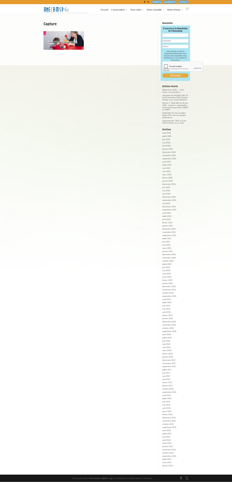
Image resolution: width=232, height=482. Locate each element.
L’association (118, 10)
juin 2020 (166, 267)
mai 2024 (166, 191)
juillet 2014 (166, 459)
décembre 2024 (169, 184)
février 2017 (167, 382)
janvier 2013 (167, 466)
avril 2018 (166, 347)
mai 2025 (166, 168)
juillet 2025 (166, 165)
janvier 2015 (167, 446)
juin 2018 (166, 341)
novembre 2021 (169, 232)
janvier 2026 (167, 149)
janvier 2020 (167, 283)
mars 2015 (166, 443)
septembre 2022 (169, 210)
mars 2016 (166, 411)
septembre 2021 (169, 235)
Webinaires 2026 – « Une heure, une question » (173, 91)
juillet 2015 (166, 434)
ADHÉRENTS (170, 2)
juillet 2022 (166, 216)
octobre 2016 (168, 389)
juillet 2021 (166, 238)
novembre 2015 (169, 421)
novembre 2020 (169, 258)
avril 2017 (166, 379)
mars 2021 (166, 248)
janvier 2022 (167, 226)
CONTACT (183, 2)
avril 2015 (166, 440)
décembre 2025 (169, 152)
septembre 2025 (169, 159)
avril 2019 (166, 312)
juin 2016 (166, 402)
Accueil (104, 10)
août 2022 (166, 213)
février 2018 (167, 354)
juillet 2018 (166, 338)
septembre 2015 (169, 427)
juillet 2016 (166, 398)
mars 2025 (166, 175)
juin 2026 (166, 139)
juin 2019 (166, 306)
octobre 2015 (168, 424)
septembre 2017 (169, 366)
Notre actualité (154, 10)
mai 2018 (166, 344)
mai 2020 (166, 270)
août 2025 (166, 162)
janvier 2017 (167, 386)
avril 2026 (166, 146)
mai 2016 (166, 405)
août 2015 (166, 430)
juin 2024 (166, 187)
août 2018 (166, 334)
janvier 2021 (167, 251)
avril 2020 (166, 274)
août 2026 (166, 133)
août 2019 (166, 299)
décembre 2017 (169, 360)
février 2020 (167, 280)
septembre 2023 (169, 200)
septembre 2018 (169, 331)
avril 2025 (166, 171)
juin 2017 (166, 373)
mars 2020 (166, 277)
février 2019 (167, 315)
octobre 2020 (168, 261)
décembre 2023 (169, 197)
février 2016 (167, 414)
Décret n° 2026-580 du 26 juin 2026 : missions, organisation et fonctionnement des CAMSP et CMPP (175, 106)
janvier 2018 (167, 357)
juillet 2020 (166, 264)
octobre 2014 (168, 453)
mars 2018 (166, 350)
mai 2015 (166, 437)
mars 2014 (166, 462)
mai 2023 (166, 203)
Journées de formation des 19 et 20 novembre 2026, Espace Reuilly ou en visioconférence (175, 97)
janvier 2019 (167, 318)
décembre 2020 (169, 254)
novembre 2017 (169, 363)
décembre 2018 (169, 322)
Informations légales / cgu (101, 478)
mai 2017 (166, 376)
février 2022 (167, 223)
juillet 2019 (166, 302)
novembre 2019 (169, 290)
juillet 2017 (166, 370)
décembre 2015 (169, 418)
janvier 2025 (167, 181)
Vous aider (135, 10)
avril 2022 (166, 219)
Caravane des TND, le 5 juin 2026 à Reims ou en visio (174, 122)
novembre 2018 (169, 325)
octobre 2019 (168, 293)
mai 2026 (166, 143)
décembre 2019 (169, 286)
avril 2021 (166, 245)
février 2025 (167, 178)
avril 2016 (166, 408)
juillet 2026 (166, 136)
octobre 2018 (168, 328)
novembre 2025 (169, 155)
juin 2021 (166, 242)
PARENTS (156, 2)
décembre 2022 (169, 207)
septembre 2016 (169, 392)
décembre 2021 (169, 229)
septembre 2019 (169, 296)
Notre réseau (173, 10)
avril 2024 (166, 194)
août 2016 (166, 395)
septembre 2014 (169, 456)
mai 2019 (166, 309)
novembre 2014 (169, 450)
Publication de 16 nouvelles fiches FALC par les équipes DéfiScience (174, 115)
